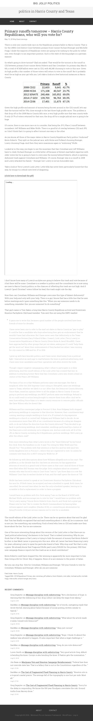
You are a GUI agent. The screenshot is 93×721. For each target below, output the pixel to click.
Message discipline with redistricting (43, 595)
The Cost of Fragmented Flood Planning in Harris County (47, 672)
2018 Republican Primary (23, 576)
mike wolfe (13, 579)
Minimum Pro (36, 715)
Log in (75, 715)
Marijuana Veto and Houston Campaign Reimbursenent (46, 662)
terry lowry (32, 579)
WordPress (67, 715)
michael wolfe (76, 576)
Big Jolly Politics (46, 3)
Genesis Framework (53, 715)
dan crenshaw (38, 576)
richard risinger (23, 579)
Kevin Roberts (57, 576)
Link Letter (66, 576)
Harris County (18, 573)
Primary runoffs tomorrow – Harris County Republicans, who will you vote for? (39, 33)
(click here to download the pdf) (19, 175)
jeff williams (47, 576)
